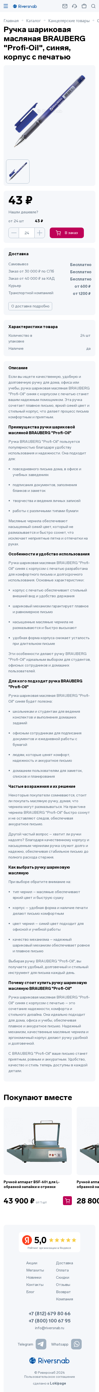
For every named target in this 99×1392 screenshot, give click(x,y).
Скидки (62, 1277)
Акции (31, 1263)
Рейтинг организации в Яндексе (49, 1242)
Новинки (33, 1277)
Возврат (63, 1292)
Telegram (25, 1344)
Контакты (34, 1284)
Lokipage (58, 1383)
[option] (20, 171)
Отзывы (63, 1284)
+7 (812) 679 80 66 (50, 1313)
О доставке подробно (30, 306)
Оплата (62, 1270)
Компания (64, 1299)
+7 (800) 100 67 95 (50, 1321)
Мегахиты (35, 1270)
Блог (30, 1292)
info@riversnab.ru (49, 1328)
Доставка (64, 1263)
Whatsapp (59, 1344)
